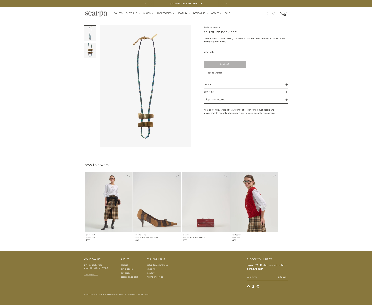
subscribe (283, 277)
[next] (226, 3)
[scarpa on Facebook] (249, 287)
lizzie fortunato (212, 27)
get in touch (127, 269)
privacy (150, 273)
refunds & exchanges (157, 265)
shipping (151, 269)
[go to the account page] (280, 13)
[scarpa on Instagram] (258, 287)
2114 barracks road (93, 265)
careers (124, 265)
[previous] (146, 3)
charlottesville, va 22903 (96, 268)
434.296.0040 (91, 274)
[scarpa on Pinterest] (253, 287)
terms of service (155, 277)
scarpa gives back (129, 277)
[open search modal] (274, 13)
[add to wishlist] (128, 176)
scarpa (101, 294)
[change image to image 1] (90, 33)
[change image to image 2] (90, 50)
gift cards (125, 273)
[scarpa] (96, 13)
